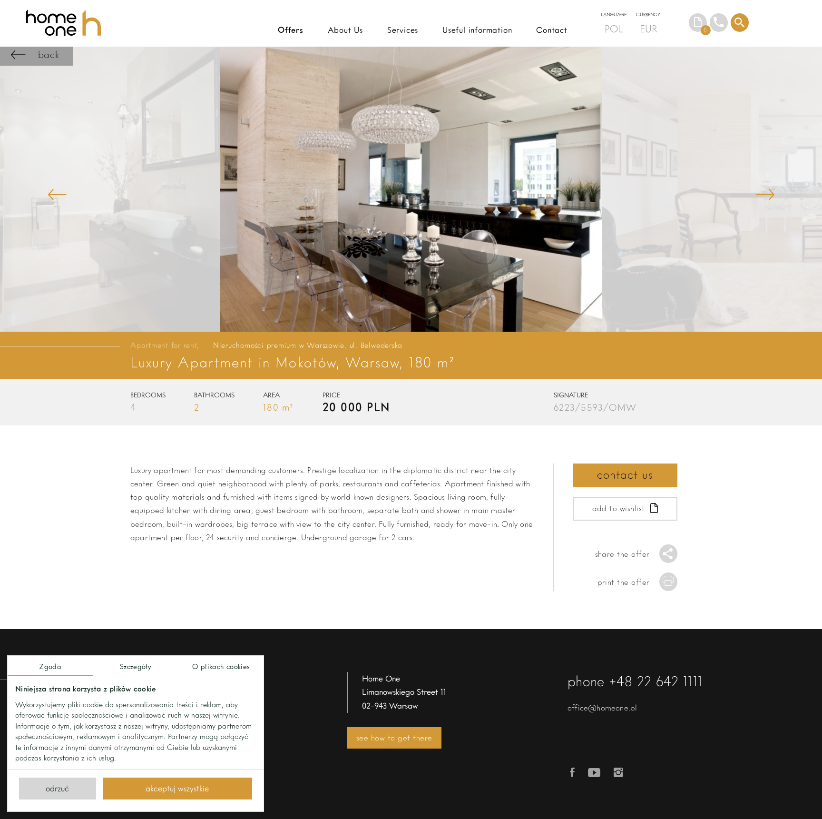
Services (402, 30)
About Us (345, 30)
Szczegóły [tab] (135, 666)
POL (614, 28)
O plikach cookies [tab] (220, 666)
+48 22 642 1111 (656, 681)
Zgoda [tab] (50, 666)
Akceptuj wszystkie (177, 788)
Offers (290, 30)
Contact (552, 30)
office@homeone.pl (602, 707)
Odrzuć (57, 788)
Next (764, 194)
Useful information (477, 30)
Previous (57, 194)
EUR (648, 28)
